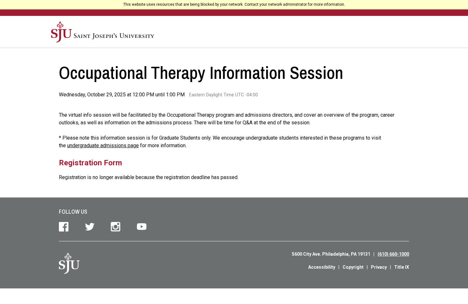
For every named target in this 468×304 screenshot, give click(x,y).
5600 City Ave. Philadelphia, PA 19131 (331, 254)
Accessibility (321, 267)
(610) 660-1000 (393, 254)
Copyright (353, 267)
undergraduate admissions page (103, 145)
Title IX (401, 267)
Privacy (379, 267)
